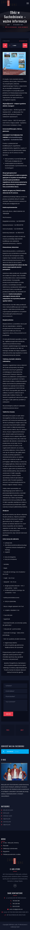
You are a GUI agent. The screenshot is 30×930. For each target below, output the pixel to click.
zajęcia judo (6, 819)
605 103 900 (16, 906)
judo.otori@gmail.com (16, 909)
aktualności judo (18, 24)
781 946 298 (16, 901)
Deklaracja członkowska (10, 848)
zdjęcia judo (6, 824)
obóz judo (6, 813)
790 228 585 (16, 903)
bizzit (18, 927)
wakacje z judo (7, 816)
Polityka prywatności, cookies (12, 854)
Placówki (5, 846)
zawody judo (7, 822)
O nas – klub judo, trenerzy (11, 843)
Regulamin (6, 851)
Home (8, 24)
